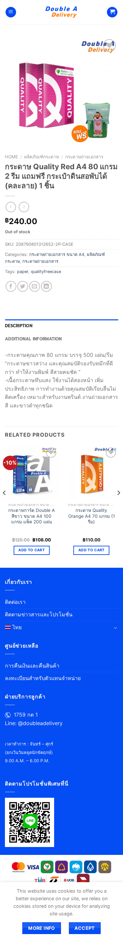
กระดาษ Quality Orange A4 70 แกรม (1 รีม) (91, 516)
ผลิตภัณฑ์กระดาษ (41, 156)
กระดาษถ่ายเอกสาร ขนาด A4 (56, 254)
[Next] (118, 506)
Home (11, 156)
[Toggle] (115, 627)
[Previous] (4, 506)
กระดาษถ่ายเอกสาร (84, 156)
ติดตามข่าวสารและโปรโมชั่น (38, 614)
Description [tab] (18, 326)
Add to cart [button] (31, 550)
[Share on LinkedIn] (46, 286)
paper (22, 271)
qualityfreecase (46, 271)
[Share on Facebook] (11, 286)
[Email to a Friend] (34, 286)
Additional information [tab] (33, 339)
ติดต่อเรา (15, 602)
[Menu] (11, 12)
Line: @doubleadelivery (34, 723)
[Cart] (112, 12)
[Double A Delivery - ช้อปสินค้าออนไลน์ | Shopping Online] (61, 12)
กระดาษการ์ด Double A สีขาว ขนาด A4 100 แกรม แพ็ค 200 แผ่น (31, 516)
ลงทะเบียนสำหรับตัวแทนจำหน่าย (43, 678)
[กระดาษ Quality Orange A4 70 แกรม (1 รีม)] (91, 472)
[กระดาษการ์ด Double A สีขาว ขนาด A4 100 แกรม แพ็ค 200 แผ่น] (31, 472)
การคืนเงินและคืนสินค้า (32, 665)
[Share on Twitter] (22, 286)
